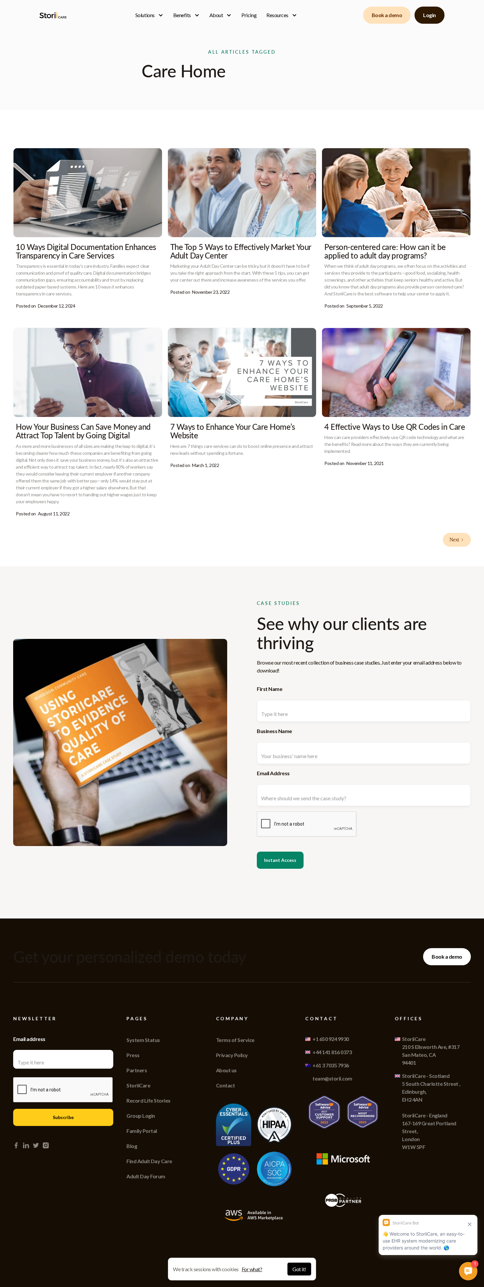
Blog (131, 1146)
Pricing (248, 15)
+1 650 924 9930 (330, 1039)
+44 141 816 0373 (332, 1052)
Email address (29, 1039)
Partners (136, 1070)
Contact (225, 1085)
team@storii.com (332, 1078)
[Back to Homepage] (54, 15)
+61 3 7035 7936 (330, 1065)
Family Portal (141, 1131)
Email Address (273, 773)
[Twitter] (36, 1145)
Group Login (140, 1115)
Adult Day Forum (145, 1176)
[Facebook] (16, 1145)
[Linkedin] (26, 1145)
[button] (149, 15)
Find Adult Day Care (149, 1161)
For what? (252, 1269)
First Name (269, 689)
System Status (143, 1040)
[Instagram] (46, 1145)
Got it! (299, 1269)
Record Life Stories (148, 1100)
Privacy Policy (232, 1055)
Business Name (274, 731)
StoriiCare (138, 1085)
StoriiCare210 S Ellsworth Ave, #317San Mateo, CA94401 (431, 1051)
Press (133, 1055)
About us (226, 1070)
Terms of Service (235, 1040)
